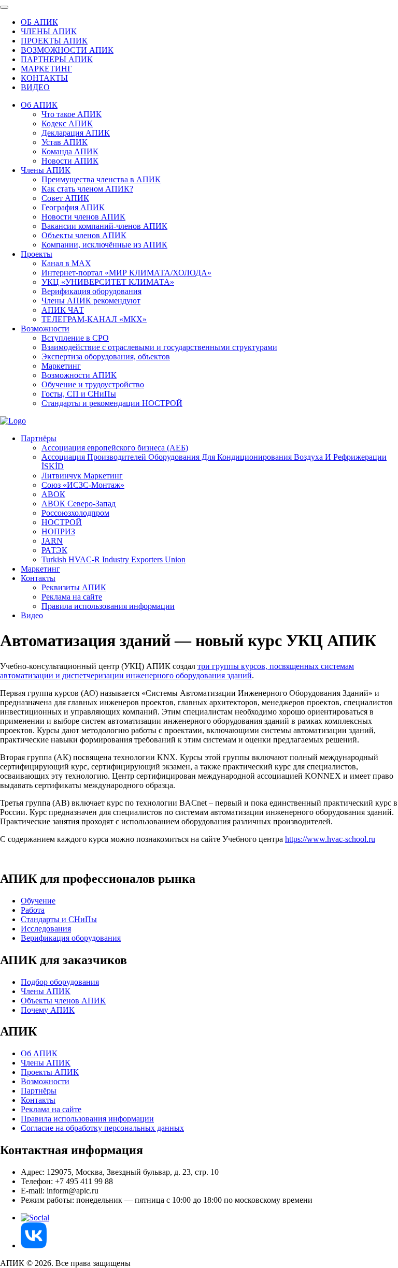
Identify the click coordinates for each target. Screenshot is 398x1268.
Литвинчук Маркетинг (82, 475)
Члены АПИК (45, 170)
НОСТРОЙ (61, 522)
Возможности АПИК (79, 375)
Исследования (46, 928)
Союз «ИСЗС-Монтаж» (82, 484)
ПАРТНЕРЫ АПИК (57, 59)
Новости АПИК (69, 160)
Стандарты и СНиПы (59, 919)
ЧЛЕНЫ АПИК (49, 31)
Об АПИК (39, 104)
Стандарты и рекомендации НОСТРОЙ (111, 403)
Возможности (45, 328)
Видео (32, 615)
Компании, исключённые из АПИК (104, 244)
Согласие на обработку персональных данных (102, 1128)
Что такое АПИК (71, 114)
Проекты (36, 254)
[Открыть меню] (4, 7)
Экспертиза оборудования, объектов (105, 356)
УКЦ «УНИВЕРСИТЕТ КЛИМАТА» (107, 282)
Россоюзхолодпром (75, 512)
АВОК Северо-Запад (78, 503)
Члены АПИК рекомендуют (90, 300)
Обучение (38, 900)
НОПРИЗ (58, 531)
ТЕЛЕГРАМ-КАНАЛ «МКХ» (94, 319)
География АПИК (73, 207)
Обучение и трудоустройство (92, 384)
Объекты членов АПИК (83, 235)
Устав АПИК (64, 142)
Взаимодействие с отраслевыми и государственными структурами (159, 347)
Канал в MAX (66, 263)
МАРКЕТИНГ (46, 68)
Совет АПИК (65, 198)
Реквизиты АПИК (73, 587)
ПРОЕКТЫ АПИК (54, 40)
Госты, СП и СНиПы (78, 393)
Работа (33, 910)
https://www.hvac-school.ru (330, 839)
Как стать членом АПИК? (87, 188)
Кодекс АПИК (67, 123)
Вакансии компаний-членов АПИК (104, 226)
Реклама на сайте (71, 596)
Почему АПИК (48, 1009)
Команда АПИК (69, 151)
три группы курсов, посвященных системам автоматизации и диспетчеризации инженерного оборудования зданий (177, 671)
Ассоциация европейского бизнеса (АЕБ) (114, 447)
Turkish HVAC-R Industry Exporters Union (113, 559)
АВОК (53, 494)
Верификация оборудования (91, 291)
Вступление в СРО (75, 337)
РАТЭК (54, 550)
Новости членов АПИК (83, 216)
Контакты (38, 578)
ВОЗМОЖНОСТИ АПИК (67, 50)
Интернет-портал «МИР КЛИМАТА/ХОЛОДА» (126, 272)
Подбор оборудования (60, 982)
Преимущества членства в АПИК (101, 179)
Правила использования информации (108, 606)
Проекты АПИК (50, 1072)
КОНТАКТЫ (44, 78)
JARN (52, 540)
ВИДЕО (35, 87)
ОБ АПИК (39, 22)
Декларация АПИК (75, 132)
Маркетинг (61, 365)
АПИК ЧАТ (62, 309)
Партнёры (38, 438)
